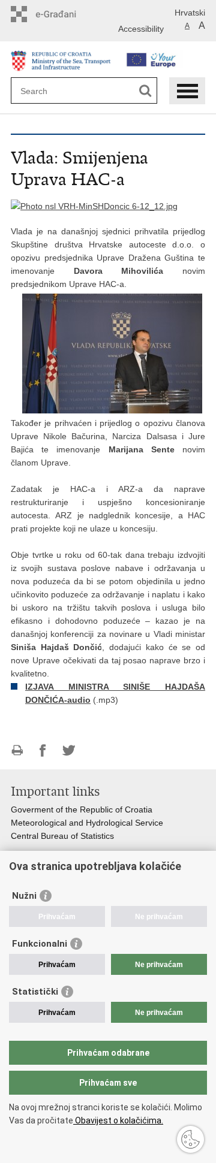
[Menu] (187, 90)
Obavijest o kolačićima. (118, 1120)
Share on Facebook (43, 750)
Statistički (35, 991)
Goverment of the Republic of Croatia (81, 809)
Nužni (24, 895)
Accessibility (141, 29)
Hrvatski (190, 12)
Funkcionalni (39, 943)
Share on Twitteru (68, 750)
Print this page (17, 750)
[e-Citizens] (62, 14)
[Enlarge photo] (94, 205)
